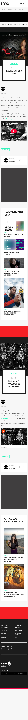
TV (15, 10)
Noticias (4, 24)
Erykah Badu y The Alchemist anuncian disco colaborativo (14, 594)
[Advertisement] (14, 185)
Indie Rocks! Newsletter (7, 670)
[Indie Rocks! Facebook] (2, 649)
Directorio (18, 630)
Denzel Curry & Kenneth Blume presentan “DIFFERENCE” (12, 313)
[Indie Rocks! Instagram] (9, 649)
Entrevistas (6, 251)
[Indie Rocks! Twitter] (5, 649)
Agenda (10, 10)
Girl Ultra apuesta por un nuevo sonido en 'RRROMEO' (13, 559)
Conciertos (17, 24)
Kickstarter (4, 103)
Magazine (21, 10)
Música (4, 10)
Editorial (8, 89)
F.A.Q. (16, 637)
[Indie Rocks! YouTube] (12, 649)
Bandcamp (9, 119)
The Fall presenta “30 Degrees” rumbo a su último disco (11, 273)
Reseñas (10, 24)
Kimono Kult (5, 418)
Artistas (17, 628)
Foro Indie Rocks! (18, 633)
